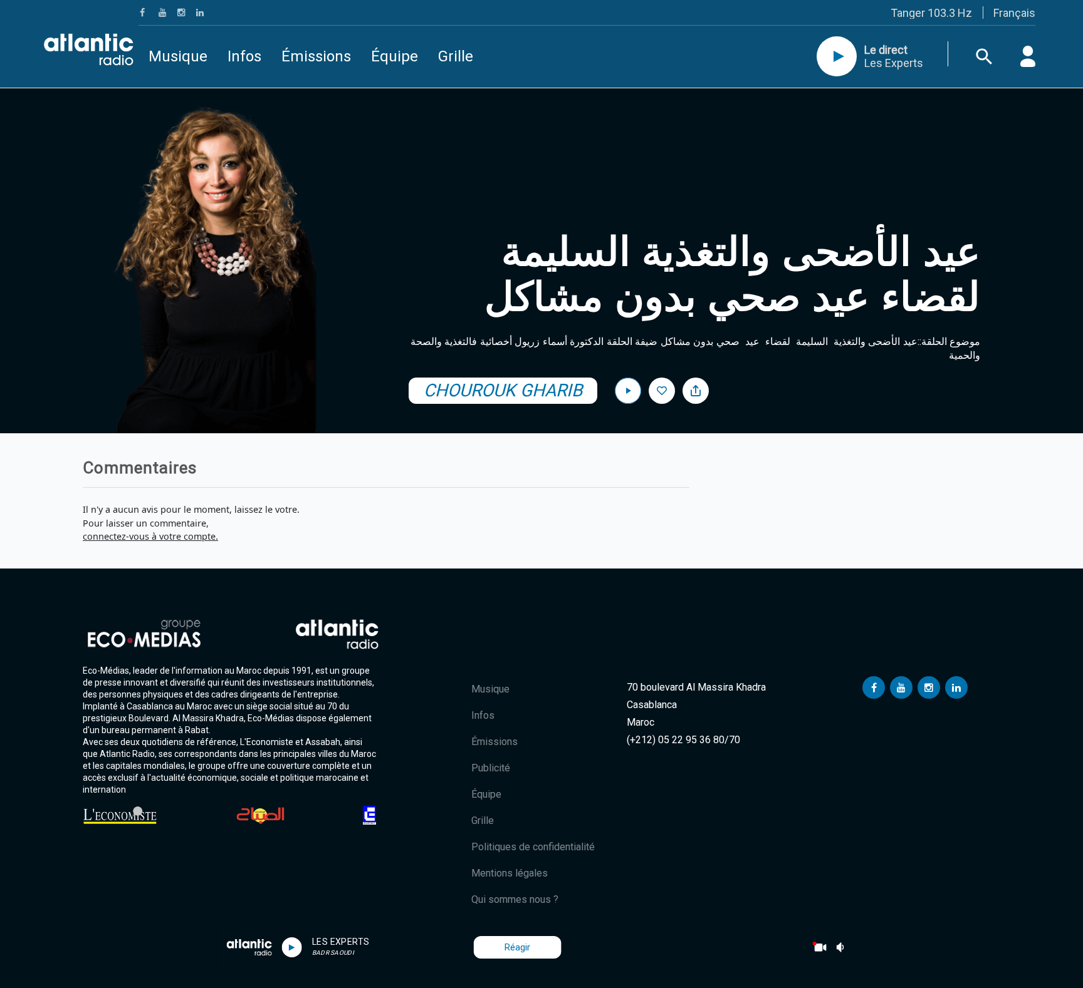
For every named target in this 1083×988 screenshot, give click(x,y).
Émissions (316, 56)
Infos (244, 56)
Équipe (394, 56)
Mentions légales (509, 873)
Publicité (490, 768)
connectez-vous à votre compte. (150, 536)
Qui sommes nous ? (514, 899)
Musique (178, 56)
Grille (455, 56)
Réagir (517, 947)
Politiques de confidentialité (533, 847)
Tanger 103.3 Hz (931, 12)
